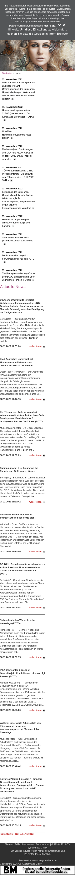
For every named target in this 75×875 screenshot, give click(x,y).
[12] (5, 834)
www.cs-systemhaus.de (44, 860)
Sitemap (9, 844)
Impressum (28, 844)
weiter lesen (35, 346)
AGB (17, 844)
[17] (24, 834)
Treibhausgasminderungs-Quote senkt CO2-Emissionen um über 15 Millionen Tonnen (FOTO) (18, 275)
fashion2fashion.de (50, 851)
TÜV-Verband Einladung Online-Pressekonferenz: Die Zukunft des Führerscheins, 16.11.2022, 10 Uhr (18, 174)
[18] (28, 834)
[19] (32, 834)
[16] (21, 834)
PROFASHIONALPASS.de (37, 854)
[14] (13, 834)
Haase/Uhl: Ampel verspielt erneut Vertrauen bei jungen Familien (16, 221)
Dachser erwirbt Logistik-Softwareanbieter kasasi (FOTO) (18, 255)
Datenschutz (42, 844)
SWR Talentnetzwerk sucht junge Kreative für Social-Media (17, 237)
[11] (2, 834)
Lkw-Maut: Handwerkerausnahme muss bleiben (16, 133)
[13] (9, 834)
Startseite (7, 73)
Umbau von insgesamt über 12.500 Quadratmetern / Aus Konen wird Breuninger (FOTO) (18, 112)
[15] (17, 834)
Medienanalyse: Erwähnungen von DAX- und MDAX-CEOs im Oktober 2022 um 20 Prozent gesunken (17, 152)
